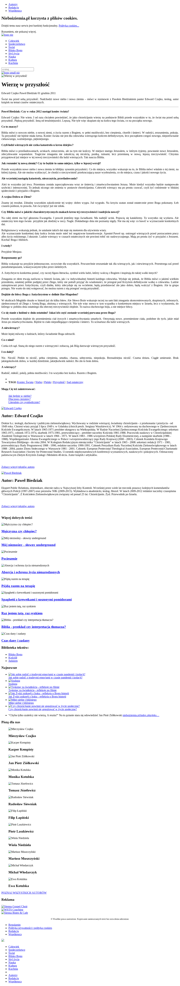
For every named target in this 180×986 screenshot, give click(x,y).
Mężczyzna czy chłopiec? (19, 531)
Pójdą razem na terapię (18, 586)
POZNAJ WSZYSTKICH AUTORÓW (24, 892)
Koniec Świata (25, 382)
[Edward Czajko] (11, 408)
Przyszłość (59, 382)
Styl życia (13, 53)
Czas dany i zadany (15, 640)
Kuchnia (13, 63)
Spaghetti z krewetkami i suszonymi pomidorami (36, 599)
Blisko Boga (15, 50)
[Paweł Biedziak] (11, 472)
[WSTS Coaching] (12, 909)
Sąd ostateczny (75, 382)
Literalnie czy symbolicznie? (24, 402)
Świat (11, 47)
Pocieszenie (9, 558)
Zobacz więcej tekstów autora (17, 466)
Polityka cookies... (69, 25)
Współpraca (15, 10)
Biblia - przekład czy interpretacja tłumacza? (33, 627)
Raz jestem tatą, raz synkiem (22, 613)
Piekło (47, 382)
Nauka (12, 56)
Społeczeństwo (16, 43)
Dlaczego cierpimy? (19, 399)
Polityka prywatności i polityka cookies (30, 927)
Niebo (38, 382)
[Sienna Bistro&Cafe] (14, 912)
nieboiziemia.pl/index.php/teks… (141, 715)
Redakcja (13, 7)
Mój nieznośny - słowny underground (28, 545)
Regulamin (14, 924)
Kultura (12, 59)
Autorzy (13, 4)
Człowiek (13, 40)
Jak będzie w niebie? (19, 395)
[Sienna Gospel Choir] (14, 906)
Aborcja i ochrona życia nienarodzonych (30, 572)
